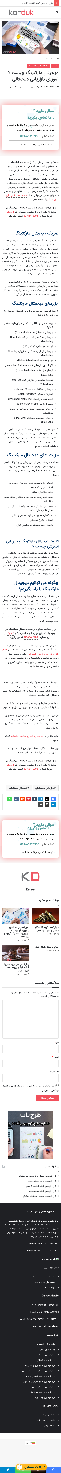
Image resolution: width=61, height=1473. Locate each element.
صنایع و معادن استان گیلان (46, 947)
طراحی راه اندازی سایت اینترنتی (27, 736)
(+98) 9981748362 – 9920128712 (43, 1319)
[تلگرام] (53, 804)
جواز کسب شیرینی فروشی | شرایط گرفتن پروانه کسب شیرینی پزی (16, 967)
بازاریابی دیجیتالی (44, 788)
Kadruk (53, 86)
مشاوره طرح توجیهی (46, 1344)
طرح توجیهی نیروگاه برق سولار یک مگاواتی (37, 1176)
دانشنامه (47, 59)
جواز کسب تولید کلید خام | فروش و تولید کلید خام (46, 929)
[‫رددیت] (22, 799)
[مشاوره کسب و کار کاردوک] (21, 12)
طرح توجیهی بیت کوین (45, 1397)
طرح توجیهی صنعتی (46, 1355)
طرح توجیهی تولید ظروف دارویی (42, 1181)
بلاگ (55, 66)
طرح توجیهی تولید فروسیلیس (39, 3)
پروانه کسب (50, 1287)
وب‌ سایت (54, 1071)
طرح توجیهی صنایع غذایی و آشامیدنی (38, 1371)
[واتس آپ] (9, 799)
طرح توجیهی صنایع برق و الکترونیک (39, 1365)
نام (57, 1042)
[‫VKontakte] (16, 799)
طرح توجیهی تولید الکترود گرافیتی (41, 1186)
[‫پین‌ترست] (28, 799)
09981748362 (33, 1250)
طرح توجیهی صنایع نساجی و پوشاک (39, 1376)
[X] (47, 799)
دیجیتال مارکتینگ (18, 788)
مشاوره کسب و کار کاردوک (43, 1277)
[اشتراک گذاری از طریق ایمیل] (47, 804)
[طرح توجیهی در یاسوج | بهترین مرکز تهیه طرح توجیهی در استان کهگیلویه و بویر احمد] (15, 916)
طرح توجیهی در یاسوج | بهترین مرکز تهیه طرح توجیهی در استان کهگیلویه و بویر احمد (16, 932)
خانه (54, 59)
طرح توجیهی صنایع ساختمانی (42, 1392)
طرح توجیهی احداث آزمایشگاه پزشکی (39, 1196)
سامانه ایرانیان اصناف (46, 1420)
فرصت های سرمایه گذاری (44, 1282)
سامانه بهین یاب (48, 1415)
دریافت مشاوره (34, 1467)
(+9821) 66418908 (50, 1312)
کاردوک (10, 212)
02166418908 (31, 216)
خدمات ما (44, 66)
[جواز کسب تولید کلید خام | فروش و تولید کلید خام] (45, 916)
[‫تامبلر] (34, 799)
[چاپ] (40, 804)
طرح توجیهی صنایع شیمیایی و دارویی (38, 1381)
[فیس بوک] (53, 799)
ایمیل (55, 1057)
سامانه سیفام (49, 1425)
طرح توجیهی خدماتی (46, 1360)
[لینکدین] (40, 799)
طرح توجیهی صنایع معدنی (43, 1387)
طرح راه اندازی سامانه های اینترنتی (30, 652)
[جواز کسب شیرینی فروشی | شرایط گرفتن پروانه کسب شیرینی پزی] (15, 953)
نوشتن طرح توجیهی (46, 1349)
